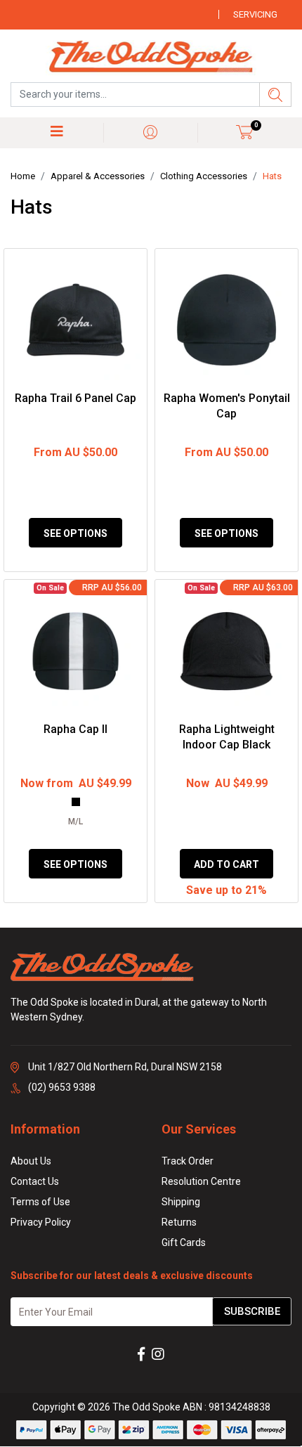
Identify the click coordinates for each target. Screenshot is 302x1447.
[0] (245, 131)
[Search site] (275, 94)
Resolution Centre (201, 1181)
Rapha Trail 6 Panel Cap (75, 398)
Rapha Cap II (75, 729)
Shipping (181, 1201)
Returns (179, 1222)
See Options (75, 533)
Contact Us (35, 1181)
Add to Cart (226, 864)
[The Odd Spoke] (151, 57)
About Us (31, 1161)
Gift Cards (184, 1242)
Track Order (188, 1161)
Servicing (255, 14)
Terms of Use (40, 1201)
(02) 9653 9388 (62, 1087)
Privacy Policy (41, 1222)
